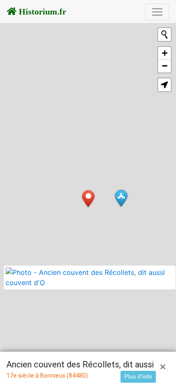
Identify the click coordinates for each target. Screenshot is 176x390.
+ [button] (164, 53)
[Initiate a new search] (164, 34)
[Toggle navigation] (157, 11)
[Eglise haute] (121, 198)
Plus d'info (138, 376)
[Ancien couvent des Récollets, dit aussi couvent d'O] (88, 198)
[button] (164, 84)
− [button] (164, 66)
